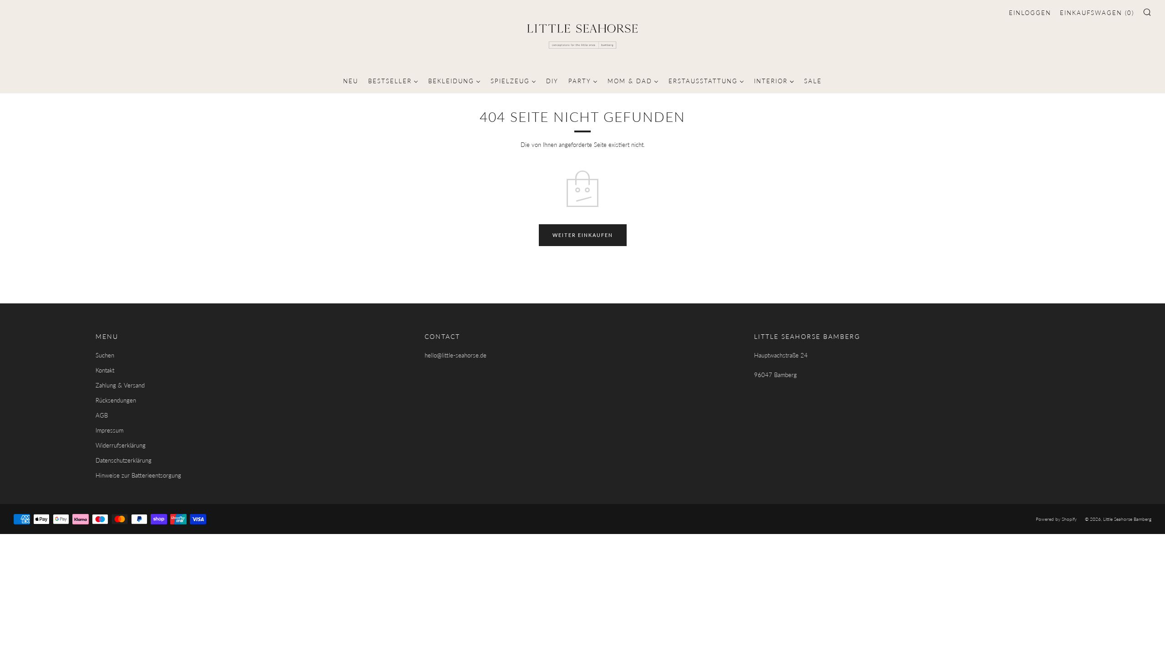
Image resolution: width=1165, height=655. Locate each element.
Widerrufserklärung (121, 445)
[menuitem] (350, 80)
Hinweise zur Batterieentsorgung (138, 475)
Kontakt (105, 370)
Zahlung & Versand (120, 385)
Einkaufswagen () (1097, 12)
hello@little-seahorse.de (455, 355)
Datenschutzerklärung (124, 460)
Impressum (109, 430)
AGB (102, 415)
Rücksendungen (116, 400)
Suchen (105, 355)
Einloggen (1030, 12)
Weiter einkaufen (582, 235)
